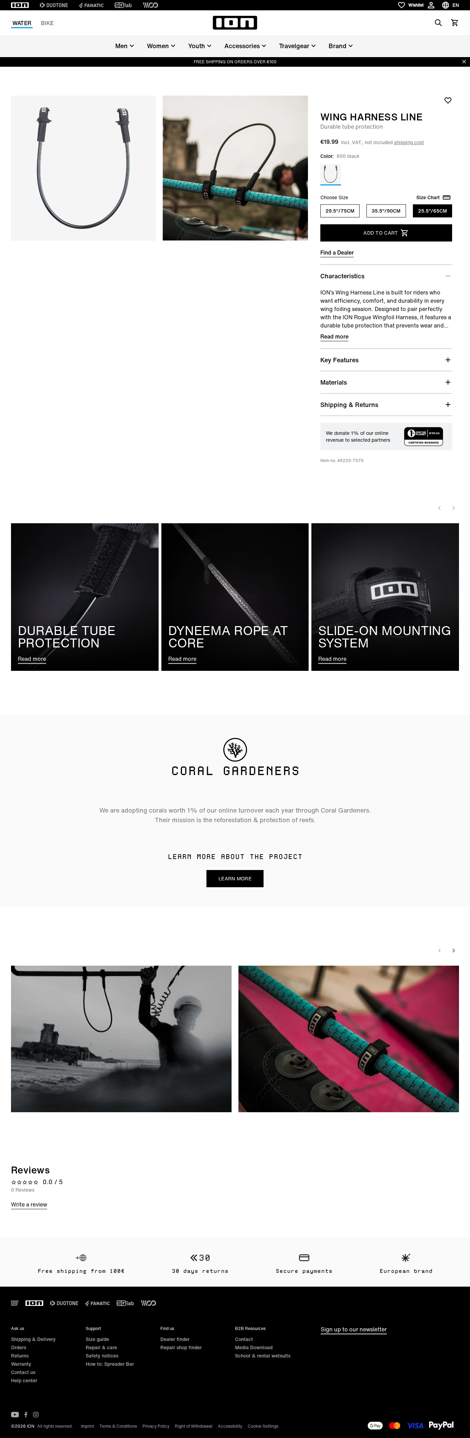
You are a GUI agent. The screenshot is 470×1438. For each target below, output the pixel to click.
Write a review (29, 1204)
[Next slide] (453, 508)
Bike (47, 23)
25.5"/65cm (432, 210)
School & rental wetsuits (262, 1355)
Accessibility (230, 1426)
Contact (244, 1339)
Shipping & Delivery (33, 1339)
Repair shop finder (181, 1347)
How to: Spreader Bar (110, 1363)
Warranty (21, 1363)
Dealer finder (175, 1339)
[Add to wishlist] (448, 100)
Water (21, 23)
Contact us (23, 1372)
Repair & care (101, 1347)
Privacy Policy (155, 1426)
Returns (20, 1355)
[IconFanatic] (91, 5)
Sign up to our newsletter (354, 1329)
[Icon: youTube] (15, 1414)
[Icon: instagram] (36, 1414)
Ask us (17, 1328)
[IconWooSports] (150, 5)
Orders (18, 1347)
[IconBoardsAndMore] (15, 1303)
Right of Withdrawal (193, 1426)
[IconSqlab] (123, 5)
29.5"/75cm (339, 210)
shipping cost (409, 142)
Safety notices (102, 1355)
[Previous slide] (439, 508)
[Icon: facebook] (26, 1414)
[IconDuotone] (54, 5)
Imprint (87, 1426)
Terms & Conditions (118, 1426)
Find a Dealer (337, 252)
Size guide (97, 1339)
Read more (334, 336)
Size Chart (428, 197)
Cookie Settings (263, 1426)
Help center (24, 1380)
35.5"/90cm (386, 210)
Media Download (254, 1347)
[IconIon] (20, 5)
